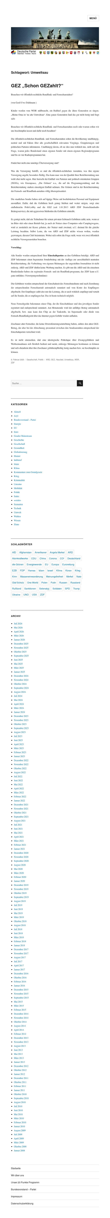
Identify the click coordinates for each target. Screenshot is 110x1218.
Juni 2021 (18, 828)
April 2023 (19, 744)
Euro (16, 431)
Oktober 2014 (20, 1021)
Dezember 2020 (21, 852)
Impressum (16, 1196)
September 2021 (21, 816)
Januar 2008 (19, 1150)
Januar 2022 (19, 800)
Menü (93, 18)
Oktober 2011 (20, 1082)
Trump (76, 588)
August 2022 (20, 772)
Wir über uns (17, 1175)
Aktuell (17, 411)
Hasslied (59, 359)
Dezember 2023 (21, 715)
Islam (16, 463)
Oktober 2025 (20, 651)
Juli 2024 (18, 695)
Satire (16, 496)
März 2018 (19, 937)
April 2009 (19, 1138)
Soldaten (57, 588)
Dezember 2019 (21, 884)
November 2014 (21, 1017)
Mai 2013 (18, 1053)
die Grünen (17, 564)
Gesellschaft (32, 359)
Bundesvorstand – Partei (25, 419)
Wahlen (17, 516)
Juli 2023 (18, 736)
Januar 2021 (19, 848)
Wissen (17, 520)
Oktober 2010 (20, 1094)
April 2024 (19, 703)
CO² (62, 558)
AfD (14, 552)
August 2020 (20, 864)
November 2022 (21, 764)
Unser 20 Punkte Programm (25, 1182)
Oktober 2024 (20, 683)
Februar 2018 (20, 941)
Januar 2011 (19, 1090)
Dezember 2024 (21, 675)
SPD (67, 588)
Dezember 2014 (21, 1013)
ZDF (13, 362)
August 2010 (20, 1102)
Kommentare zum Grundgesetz (28, 472)
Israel (50, 570)
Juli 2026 (18, 623)
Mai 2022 (18, 784)
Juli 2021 (18, 824)
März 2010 (19, 1118)
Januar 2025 (19, 671)
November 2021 (21, 808)
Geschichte (19, 439)
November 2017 (21, 953)
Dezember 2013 (21, 1037)
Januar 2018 (19, 945)
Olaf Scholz (18, 582)
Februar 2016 (20, 981)
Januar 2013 (19, 1061)
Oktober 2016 (20, 977)
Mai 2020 (18, 868)
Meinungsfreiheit (54, 576)
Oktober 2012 (20, 1069)
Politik (40, 359)
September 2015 (21, 997)
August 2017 (20, 957)
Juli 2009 (18, 1134)
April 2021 (19, 836)
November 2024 (21, 679)
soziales (17, 500)
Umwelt (17, 512)
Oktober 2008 (20, 1146)
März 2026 (19, 635)
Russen (63, 582)
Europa (55, 564)
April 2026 (19, 631)
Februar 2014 (20, 1033)
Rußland (16, 588)
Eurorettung (68, 564)
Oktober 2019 (20, 892)
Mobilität (18, 488)
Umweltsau (68, 359)
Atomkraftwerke (20, 558)
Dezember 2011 (21, 1078)
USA (34, 594)
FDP (22, 570)
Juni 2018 (18, 933)
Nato (78, 576)
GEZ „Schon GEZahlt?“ (37, 85)
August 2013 (20, 1045)
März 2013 (19, 1057)
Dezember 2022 (21, 760)
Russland (75, 582)
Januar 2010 (19, 1126)
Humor (17, 455)
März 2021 (19, 840)
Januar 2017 (19, 969)
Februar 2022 (20, 796)
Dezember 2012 (21, 1065)
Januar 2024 (19, 711)
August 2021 (20, 820)
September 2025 (21, 655)
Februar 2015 (20, 1009)
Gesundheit (19, 447)
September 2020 (21, 860)
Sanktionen (30, 588)
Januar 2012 (19, 1073)
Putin (53, 582)
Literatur (18, 484)
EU (15, 427)
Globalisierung (20, 451)
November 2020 (21, 856)
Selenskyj (44, 588)
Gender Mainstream (23, 435)
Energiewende (34, 564)
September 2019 (21, 896)
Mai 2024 (18, 699)
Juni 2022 (18, 780)
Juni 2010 (18, 1110)
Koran (68, 570)
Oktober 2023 (20, 724)
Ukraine (16, 594)
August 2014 (20, 1025)
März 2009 (19, 1142)
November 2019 (21, 888)
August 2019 (20, 901)
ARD (48, 359)
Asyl (16, 415)
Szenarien (18, 504)
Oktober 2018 (20, 921)
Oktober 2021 (20, 812)
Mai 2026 (18, 627)
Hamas (31, 570)
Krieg (16, 476)
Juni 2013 (18, 1049)
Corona (53, 558)
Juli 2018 (18, 929)
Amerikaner (41, 552)
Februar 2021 (20, 844)
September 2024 (21, 687)
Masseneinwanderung (31, 576)
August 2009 (20, 1130)
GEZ (53, 359)
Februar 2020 (20, 876)
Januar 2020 (19, 880)
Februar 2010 (20, 1122)
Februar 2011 (20, 1086)
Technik (17, 508)
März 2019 (19, 917)
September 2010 (21, 1098)
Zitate (16, 524)
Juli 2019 (18, 905)
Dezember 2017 (21, 949)
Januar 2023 (19, 756)
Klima (16, 468)
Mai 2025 (18, 663)
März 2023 (19, 748)
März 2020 (19, 872)
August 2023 (20, 732)
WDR (77, 359)
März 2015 (19, 1005)
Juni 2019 (18, 909)
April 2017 (19, 965)
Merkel (69, 576)
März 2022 (19, 792)
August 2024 (20, 691)
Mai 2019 (18, 913)
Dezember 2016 (21, 973)
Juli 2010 (18, 1106)
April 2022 (19, 788)
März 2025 (19, 667)
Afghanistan (25, 552)
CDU (33, 558)
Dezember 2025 (21, 643)
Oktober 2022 (20, 768)
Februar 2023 (20, 752)
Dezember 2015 (21, 989)
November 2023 (21, 719)
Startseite (16, 1168)
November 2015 (21, 993)
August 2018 (20, 925)
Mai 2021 (18, 832)
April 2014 (19, 1029)
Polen (44, 582)
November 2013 (21, 1041)
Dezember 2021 (21, 804)
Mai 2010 (18, 1114)
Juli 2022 (18, 776)
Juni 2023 (18, 740)
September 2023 (21, 728)
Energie (17, 423)
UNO (26, 594)
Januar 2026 (19, 639)
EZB (14, 570)
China (43, 558)
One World (32, 582)
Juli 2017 (18, 961)
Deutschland (73, 558)
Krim (14, 576)
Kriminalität (19, 480)
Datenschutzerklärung (22, 1203)
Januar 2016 (19, 985)
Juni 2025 (18, 659)
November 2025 (21, 647)
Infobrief (18, 459)
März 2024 (19, 707)
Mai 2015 (18, 1001)
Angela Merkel (57, 552)
